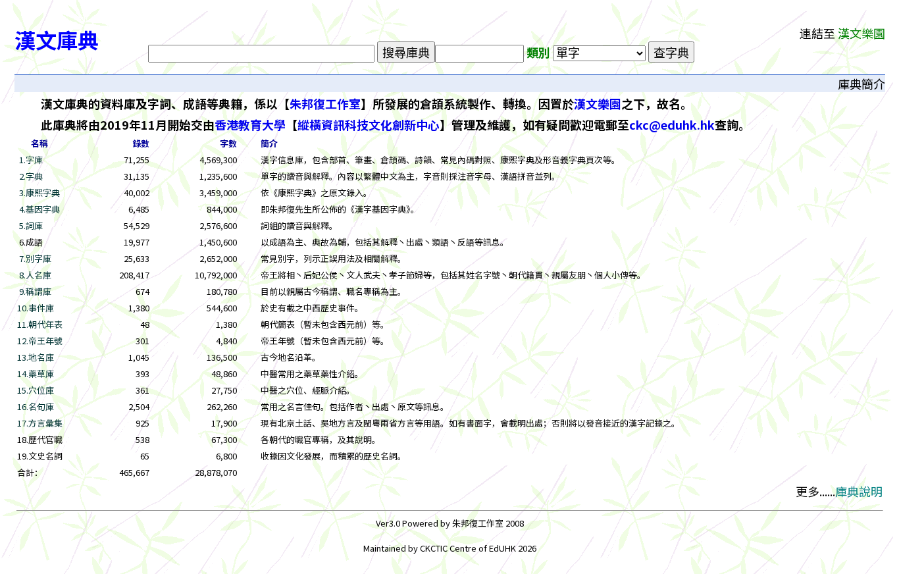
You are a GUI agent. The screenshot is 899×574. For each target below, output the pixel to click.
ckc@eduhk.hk (672, 124)
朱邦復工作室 (325, 103)
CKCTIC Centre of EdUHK (469, 548)
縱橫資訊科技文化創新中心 (368, 124)
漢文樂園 (597, 103)
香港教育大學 (250, 124)
